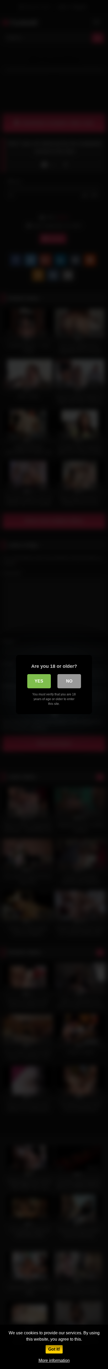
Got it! (54, 1349)
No (69, 681)
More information (54, 1360)
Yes (39, 681)
